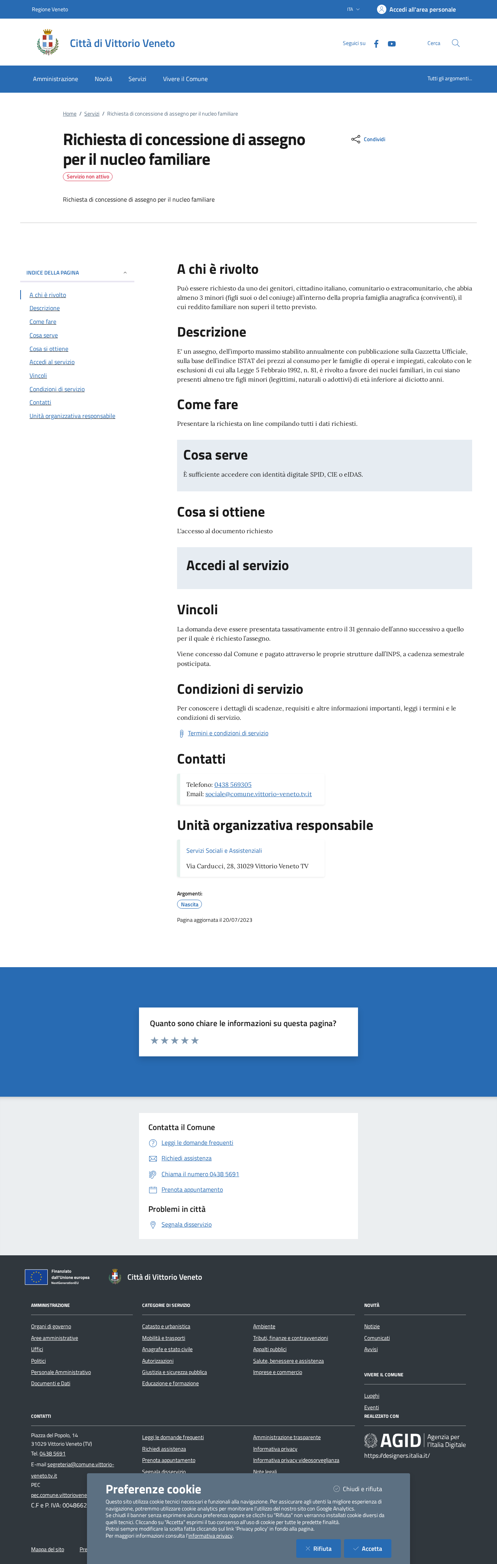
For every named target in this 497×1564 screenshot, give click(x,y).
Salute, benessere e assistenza (288, 1361)
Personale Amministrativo (61, 1372)
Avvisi (371, 1349)
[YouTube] (388, 43)
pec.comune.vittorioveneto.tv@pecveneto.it (81, 1495)
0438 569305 (233, 784)
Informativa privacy (275, 1449)
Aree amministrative (54, 1338)
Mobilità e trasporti (163, 1338)
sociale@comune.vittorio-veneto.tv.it (258, 794)
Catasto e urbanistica (166, 1326)
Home (69, 113)
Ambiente (264, 1326)
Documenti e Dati (50, 1383)
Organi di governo (51, 1326)
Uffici (37, 1349)
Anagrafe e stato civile (167, 1349)
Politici (38, 1361)
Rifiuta (327, 1548)
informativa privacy (210, 1535)
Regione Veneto (50, 9)
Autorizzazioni (158, 1361)
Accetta (376, 1548)
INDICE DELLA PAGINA (52, 272)
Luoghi (371, 1395)
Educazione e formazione (170, 1383)
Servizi (91, 113)
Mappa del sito (47, 1549)
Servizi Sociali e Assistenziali (224, 850)
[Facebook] (373, 43)
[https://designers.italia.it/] (415, 1440)
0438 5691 (53, 1453)
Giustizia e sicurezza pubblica (174, 1372)
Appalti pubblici (270, 1349)
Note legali (265, 1471)
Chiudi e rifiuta (367, 1488)
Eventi (371, 1407)
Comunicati (377, 1338)
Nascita (189, 904)
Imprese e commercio (277, 1372)
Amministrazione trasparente (287, 1437)
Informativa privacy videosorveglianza (296, 1460)
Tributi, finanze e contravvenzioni (290, 1338)
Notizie (372, 1326)
